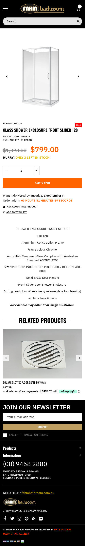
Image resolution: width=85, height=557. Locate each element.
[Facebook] (5, 519)
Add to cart (42, 182)
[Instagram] (19, 519)
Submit (43, 427)
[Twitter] (12, 519)
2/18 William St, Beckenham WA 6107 (25, 511)
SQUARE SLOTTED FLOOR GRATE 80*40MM (24, 382)
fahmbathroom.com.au (38, 493)
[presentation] (6, 358)
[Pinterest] (26, 519)
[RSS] (33, 519)
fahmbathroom (12, 123)
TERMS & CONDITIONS (34, 435)
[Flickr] (41, 519)
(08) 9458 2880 (25, 464)
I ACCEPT (28, 435)
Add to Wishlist (16, 212)
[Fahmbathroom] (42, 8)
